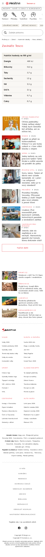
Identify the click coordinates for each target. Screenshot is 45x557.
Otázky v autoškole (30, 418)
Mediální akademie (22, 489)
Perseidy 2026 (7, 438)
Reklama (22, 499)
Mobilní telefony (23, 450)
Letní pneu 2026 (29, 403)
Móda (24, 153)
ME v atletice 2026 (8, 384)
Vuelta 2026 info (29, 342)
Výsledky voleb (7, 350)
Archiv (22, 494)
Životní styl (28, 170)
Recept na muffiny (30, 376)
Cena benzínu (17, 438)
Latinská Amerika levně (10, 418)
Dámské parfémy (9, 453)
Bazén (17, 441)
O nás (22, 468)
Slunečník (9, 444)
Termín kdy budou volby (10, 353)
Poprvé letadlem (7, 407)
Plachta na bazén (25, 441)
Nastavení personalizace (23, 514)
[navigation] (3, 3)
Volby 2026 (5, 342)
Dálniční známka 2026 (31, 407)
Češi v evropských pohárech (33, 438)
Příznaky (14, 19)
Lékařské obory (10, 25)
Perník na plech (29, 392)
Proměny (26, 190)
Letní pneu (19, 453)
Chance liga (6, 373)
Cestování (27, 207)
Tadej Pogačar (28, 353)
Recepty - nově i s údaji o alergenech (21, 8)
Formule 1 (5, 388)
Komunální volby (7, 361)
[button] (11, 123)
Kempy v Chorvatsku (9, 403)
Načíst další (22, 248)
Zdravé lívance (29, 380)
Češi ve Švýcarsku (8, 415)
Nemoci (5, 19)
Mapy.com (21, 435)
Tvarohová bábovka (30, 384)
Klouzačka (17, 444)
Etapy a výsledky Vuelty (32, 346)
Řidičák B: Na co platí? (31, 415)
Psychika (33, 19)
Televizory (37, 453)
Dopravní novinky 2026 (31, 411)
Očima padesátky (30, 117)
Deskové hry (28, 453)
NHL (3, 392)
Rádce (25, 136)
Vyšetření (23, 19)
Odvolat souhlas (22, 509)
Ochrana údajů (22, 484)
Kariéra (22, 473)
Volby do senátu (7, 357)
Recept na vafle (29, 388)
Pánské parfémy (28, 455)
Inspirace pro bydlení (29, 225)
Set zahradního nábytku (30, 444)
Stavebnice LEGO (36, 450)
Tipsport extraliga (8, 380)
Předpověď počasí (32, 435)
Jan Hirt (26, 350)
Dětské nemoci (29, 25)
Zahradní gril (19, 447)
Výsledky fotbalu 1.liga (9, 376)
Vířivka (27, 447)
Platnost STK (28, 422)
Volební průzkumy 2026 (10, 346)
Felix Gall (27, 357)
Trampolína (36, 441)
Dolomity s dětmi (8, 422)
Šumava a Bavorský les (9, 411)
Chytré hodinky (16, 455)
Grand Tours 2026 (30, 361)
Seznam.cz (31, 3)
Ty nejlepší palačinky (31, 373)
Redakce (22, 479)
